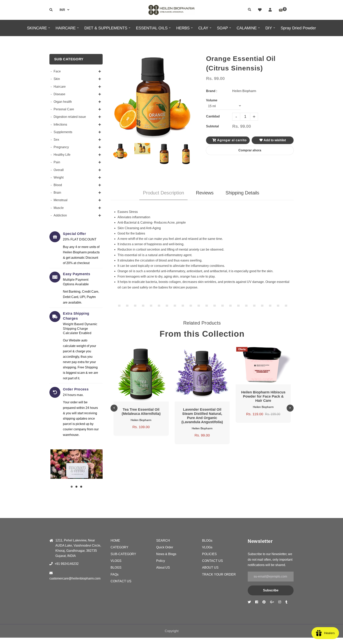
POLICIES (209, 554)
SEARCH (163, 540)
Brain (57, 192)
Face (57, 71)
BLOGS (116, 567)
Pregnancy (61, 147)
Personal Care (64, 109)
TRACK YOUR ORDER (219, 574)
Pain (57, 162)
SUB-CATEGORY (123, 554)
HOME (115, 540)
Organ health (63, 101)
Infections (60, 124)
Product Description (163, 192)
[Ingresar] (270, 10)
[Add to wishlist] (155, 352)
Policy (160, 560)
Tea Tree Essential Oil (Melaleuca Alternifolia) (141, 412)
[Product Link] (146, 352)
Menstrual (60, 200)
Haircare (60, 86)
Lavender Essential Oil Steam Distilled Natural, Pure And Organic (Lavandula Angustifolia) (202, 416)
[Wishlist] (260, 10)
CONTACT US (121, 581)
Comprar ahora (249, 150)
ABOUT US (210, 567)
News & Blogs (166, 554)
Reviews (205, 192)
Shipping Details (242, 192)
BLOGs (207, 540)
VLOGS (116, 560)
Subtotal (212, 126)
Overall (59, 170)
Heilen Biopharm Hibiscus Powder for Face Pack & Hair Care (263, 396)
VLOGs (207, 547)
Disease (59, 94)
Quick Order (164, 547)
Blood (58, 185)
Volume (211, 100)
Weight (59, 177)
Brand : (211, 91)
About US (163, 567)
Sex (56, 139)
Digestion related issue (70, 116)
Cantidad (213, 116)
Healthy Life (62, 154)
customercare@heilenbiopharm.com (74, 578)
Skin (57, 79)
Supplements (63, 132)
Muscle (59, 208)
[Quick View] (136, 352)
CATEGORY (119, 547)
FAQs (115, 574)
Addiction (60, 215)
